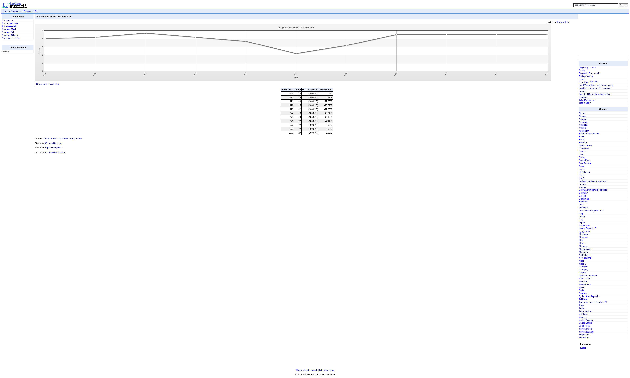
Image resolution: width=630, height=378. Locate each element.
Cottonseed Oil (30, 11)
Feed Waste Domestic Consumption (596, 85)
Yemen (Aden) (585, 329)
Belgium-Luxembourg (589, 134)
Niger (581, 261)
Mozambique (585, 249)
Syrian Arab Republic (589, 296)
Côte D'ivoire (585, 163)
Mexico (582, 243)
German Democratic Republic (593, 190)
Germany (583, 193)
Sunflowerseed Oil (10, 38)
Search (314, 370)
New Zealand (585, 258)
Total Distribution (587, 100)
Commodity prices (54, 143)
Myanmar (583, 252)
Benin (581, 136)
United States (585, 323)
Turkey (582, 308)
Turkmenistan (585, 311)
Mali (581, 240)
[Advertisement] (15, 105)
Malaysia (583, 237)
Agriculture (16, 11)
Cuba (581, 166)
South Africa (585, 284)
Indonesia (583, 207)
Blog (332, 370)
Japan (582, 222)
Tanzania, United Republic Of (593, 302)
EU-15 (582, 175)
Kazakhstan (584, 225)
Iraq (581, 213)
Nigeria (582, 264)
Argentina (583, 119)
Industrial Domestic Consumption (594, 94)
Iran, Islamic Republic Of (591, 210)
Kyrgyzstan (584, 231)
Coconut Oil (7, 20)
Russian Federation (588, 275)
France (582, 184)
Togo (581, 305)
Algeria (582, 116)
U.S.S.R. (583, 314)
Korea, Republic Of (588, 228)
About (306, 370)
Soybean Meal (9, 29)
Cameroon (584, 148)
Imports (582, 91)
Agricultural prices (53, 147)
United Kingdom (586, 320)
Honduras (583, 201)
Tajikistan (583, 299)
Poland (582, 272)
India (581, 204)
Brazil (581, 139)
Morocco (583, 246)
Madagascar (585, 234)
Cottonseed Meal (10, 23)
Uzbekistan (584, 326)
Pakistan (583, 267)
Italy (581, 219)
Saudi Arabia (585, 278)
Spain (581, 287)
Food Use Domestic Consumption (595, 88)
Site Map (323, 370)
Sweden (583, 293)
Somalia (583, 281)
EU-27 (582, 178)
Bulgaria (583, 142)
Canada (582, 151)
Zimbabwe (584, 337)
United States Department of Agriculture (63, 138)
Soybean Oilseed (10, 35)
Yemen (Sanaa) (586, 332)
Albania (582, 113)
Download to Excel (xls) (47, 84)
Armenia (583, 122)
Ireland (582, 216)
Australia (583, 125)
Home (5, 11)
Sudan (582, 290)
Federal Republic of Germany (593, 181)
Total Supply (585, 103)
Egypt (582, 169)
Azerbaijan (584, 131)
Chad (581, 154)
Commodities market (55, 152)
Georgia (582, 187)
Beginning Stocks (587, 67)
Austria (582, 128)
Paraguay (583, 269)
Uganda (582, 317)
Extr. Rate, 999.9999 (588, 82)
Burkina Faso (585, 145)
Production (584, 97)
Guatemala (584, 199)
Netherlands (584, 255)
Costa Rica (584, 160)
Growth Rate (563, 22)
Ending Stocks (586, 76)
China (581, 157)
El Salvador (584, 172)
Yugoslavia (584, 335)
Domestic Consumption (590, 73)
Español (584, 348)
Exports (582, 79)
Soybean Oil (8, 32)
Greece (582, 196)
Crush (582, 70)
